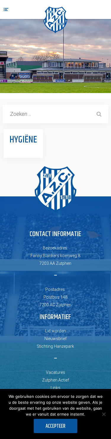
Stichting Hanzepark (55, 346)
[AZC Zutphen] (55, 20)
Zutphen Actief (55, 380)
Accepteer (55, 426)
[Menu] (6, 9)
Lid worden (55, 331)
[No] (104, 414)
